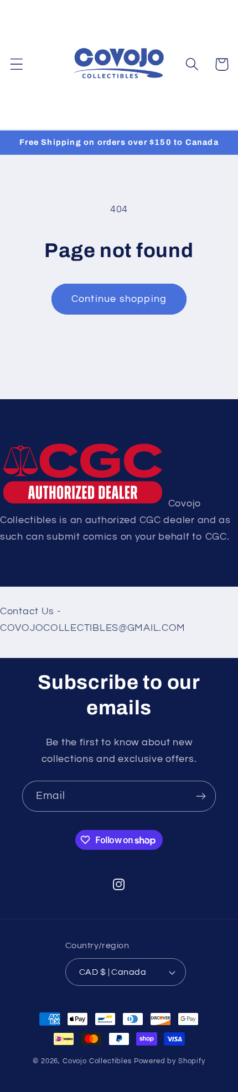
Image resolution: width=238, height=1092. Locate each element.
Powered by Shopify (169, 1061)
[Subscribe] (200, 796)
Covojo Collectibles (97, 1061)
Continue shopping (119, 299)
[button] (17, 64)
